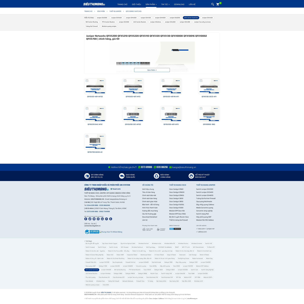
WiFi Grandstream (198, 247)
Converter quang (141, 266)
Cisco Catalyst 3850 (176, 201)
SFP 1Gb (178, 277)
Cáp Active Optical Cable (128, 244)
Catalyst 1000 (168, 262)
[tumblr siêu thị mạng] (111, 218)
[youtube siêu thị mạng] (94, 218)
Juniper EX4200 (170, 22)
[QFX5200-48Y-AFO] (171, 114)
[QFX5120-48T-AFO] (133, 86)
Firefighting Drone (183, 258)
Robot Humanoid (197, 258)
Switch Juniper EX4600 (204, 195)
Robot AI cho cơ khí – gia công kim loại (160, 251)
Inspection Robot (132, 255)
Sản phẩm (150, 4)
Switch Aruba (113, 247)
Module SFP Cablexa (202, 266)
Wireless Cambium (137, 247)
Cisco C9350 (147, 270)
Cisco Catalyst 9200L (176, 204)
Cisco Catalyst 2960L (176, 195)
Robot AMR (120, 255)
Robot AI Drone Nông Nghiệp (95, 255)
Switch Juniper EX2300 (204, 189)
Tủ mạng (150, 281)
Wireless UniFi (198, 281)
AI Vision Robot (159, 255)
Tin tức (164, 4)
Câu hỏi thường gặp (149, 214)
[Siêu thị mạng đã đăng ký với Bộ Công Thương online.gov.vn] (91, 232)
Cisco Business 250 (152, 277)
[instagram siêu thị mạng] (99, 218)
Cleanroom (182, 255)
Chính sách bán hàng (149, 198)
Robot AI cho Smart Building (115, 258)
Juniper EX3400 (116, 17)
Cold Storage (193, 255)
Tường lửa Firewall (92, 26)
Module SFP (187, 277)
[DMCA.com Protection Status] (175, 228)
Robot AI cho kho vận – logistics (95, 251)
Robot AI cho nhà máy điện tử (185, 251)
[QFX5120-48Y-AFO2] (95, 86)
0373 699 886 (92, 211)
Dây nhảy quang (181, 262)
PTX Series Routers (108, 22)
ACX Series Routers (139, 22)
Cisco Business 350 (167, 277)
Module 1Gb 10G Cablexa (205, 220)
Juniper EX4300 (185, 22)
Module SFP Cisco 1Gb (177, 211)
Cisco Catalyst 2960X (176, 192)
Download (179, 4)
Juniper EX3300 (124, 22)
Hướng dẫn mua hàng (150, 211)
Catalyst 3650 (158, 270)
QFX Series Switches (191, 17)
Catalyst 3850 (170, 270)
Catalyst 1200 (193, 262)
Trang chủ (122, 4)
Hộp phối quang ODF (203, 217)
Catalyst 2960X (130, 274)
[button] (212, 4)
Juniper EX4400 (207, 17)
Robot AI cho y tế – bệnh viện (95, 258)
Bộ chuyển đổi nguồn (92, 244)
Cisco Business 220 (118, 277)
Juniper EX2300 (102, 17)
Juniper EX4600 (160, 17)
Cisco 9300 (176, 266)
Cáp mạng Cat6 (174, 281)
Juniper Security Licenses (202, 22)
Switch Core (194, 270)
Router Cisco (154, 274)
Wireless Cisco (100, 281)
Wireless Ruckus (183, 244)
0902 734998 (104, 211)
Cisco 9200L (153, 266)
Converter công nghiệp (204, 211)
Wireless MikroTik (169, 244)
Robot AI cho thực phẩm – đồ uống (118, 251)
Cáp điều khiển (186, 281)
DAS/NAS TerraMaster (165, 247)
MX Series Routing (92, 22)
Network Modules (127, 281)
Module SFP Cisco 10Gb (177, 214)
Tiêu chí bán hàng (148, 192)
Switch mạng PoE (202, 214)
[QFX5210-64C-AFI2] (95, 114)
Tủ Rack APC (211, 247)
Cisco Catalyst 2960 (176, 189)
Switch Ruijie (102, 247)
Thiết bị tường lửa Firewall (178, 220)
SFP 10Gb (197, 277)
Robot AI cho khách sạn (204, 251)
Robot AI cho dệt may (139, 251)
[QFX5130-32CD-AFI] (209, 86)
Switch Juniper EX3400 (204, 192)
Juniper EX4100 (146, 17)
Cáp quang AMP (91, 266)
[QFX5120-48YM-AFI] (171, 86)
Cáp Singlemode (117, 262)
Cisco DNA (106, 285)
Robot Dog (209, 258)
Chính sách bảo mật (149, 195)
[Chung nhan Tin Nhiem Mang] (111, 232)
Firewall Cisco (140, 281)
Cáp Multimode (156, 262)
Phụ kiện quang (90, 277)
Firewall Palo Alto (91, 262)
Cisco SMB (191, 274)
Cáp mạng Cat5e (161, 281)
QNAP (177, 247)
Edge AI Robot (171, 255)
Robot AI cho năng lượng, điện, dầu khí (140, 258)
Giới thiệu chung (148, 189)
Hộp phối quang (165, 266)
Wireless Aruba (156, 244)
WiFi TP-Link (186, 247)
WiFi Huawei (124, 247)
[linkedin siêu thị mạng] (103, 218)
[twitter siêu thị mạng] (90, 218)
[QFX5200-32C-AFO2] (133, 114)
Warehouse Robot (145, 255)
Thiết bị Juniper (115, 11)
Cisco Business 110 (104, 277)
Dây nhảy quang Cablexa (205, 204)
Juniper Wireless (155, 22)
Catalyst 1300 (103, 266)
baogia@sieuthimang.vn (184, 167)
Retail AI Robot (204, 255)
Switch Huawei (90, 247)
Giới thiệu (136, 4)
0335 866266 (104, 205)
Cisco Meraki (89, 281)
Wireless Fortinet (143, 244)
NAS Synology (150, 247)
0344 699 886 (92, 205)
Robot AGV (110, 255)
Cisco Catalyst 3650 (176, 198)
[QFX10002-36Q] (209, 114)
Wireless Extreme (196, 244)
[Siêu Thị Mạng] (94, 4)
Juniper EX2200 (175, 17)
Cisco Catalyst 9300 (176, 207)
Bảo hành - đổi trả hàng (150, 204)
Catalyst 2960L (142, 274)
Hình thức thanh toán (150, 207)
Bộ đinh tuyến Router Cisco (179, 217)
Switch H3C (208, 244)
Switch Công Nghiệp (207, 270)
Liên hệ (192, 4)
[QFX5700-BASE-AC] (95, 142)
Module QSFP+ (208, 277)
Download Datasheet (149, 217)
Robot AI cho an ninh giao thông (165, 258)
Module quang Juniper (109, 26)
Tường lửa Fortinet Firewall (205, 198)
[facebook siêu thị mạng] (86, 218)
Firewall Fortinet (130, 262)
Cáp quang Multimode (204, 201)
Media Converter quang (204, 207)
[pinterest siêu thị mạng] (107, 218)
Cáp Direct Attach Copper (109, 244)
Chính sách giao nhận (149, 201)
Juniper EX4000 (131, 17)
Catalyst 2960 (118, 274)
